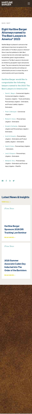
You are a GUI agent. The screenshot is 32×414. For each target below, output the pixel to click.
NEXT (8, 23)
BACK (3, 23)
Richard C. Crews (10, 119)
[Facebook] (7, 181)
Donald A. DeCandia (11, 126)
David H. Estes (9, 146)
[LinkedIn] (11, 181)
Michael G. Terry (10, 161)
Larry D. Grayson (10, 153)
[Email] (3, 181)
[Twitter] (14, 181)
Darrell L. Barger (10, 93)
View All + (6, 202)
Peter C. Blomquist (10, 112)
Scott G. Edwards (10, 136)
